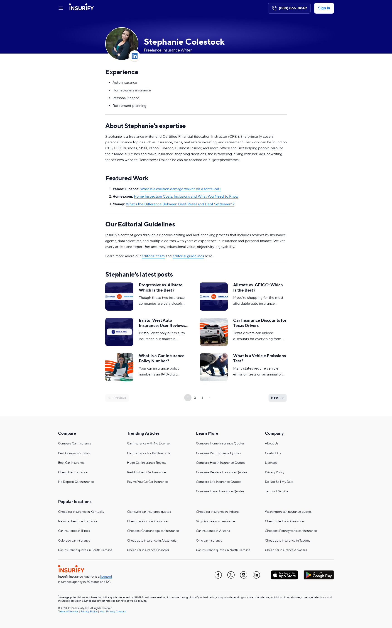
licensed (106, 577)
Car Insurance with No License (148, 444)
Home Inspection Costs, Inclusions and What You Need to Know (186, 196)
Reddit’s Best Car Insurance (146, 472)
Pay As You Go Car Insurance (147, 482)
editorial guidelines (188, 256)
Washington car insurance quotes (288, 512)
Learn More (207, 433)
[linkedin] (256, 575)
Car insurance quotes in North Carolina (223, 550)
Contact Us (273, 453)
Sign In (324, 8)
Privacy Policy (274, 472)
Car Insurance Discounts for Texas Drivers (260, 323)
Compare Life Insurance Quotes (218, 482)
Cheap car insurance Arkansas (286, 550)
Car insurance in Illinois (74, 531)
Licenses (271, 463)
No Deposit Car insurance (76, 482)
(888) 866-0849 (293, 8)
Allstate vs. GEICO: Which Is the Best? (258, 287)
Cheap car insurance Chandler (148, 550)
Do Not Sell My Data (279, 482)
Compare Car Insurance (74, 444)
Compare (67, 433)
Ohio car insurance (209, 541)
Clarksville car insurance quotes (149, 512)
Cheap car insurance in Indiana (217, 512)
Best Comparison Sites (74, 453)
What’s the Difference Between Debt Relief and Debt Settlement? (180, 204)
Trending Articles (143, 433)
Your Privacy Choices (113, 611)
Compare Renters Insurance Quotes (221, 472)
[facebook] (218, 575)
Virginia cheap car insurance (215, 521)
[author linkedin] (134, 55)
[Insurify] (81, 8)
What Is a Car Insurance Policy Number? (161, 358)
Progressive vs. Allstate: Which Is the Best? (161, 287)
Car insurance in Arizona (213, 531)
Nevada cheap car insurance (78, 521)
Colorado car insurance (74, 541)
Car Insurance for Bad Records (148, 453)
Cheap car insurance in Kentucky (81, 512)
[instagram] (243, 575)
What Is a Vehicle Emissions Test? (259, 358)
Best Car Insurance (71, 463)
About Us (271, 444)
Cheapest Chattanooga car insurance (153, 531)
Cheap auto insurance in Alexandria (151, 541)
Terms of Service (276, 491)
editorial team (153, 256)
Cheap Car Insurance (73, 472)
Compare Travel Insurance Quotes (220, 491)
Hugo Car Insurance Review (146, 463)
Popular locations (74, 501)
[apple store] (284, 574)
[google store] (319, 574)
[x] (231, 575)
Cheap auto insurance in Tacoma (287, 541)
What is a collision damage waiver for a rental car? (180, 189)
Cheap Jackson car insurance (147, 521)
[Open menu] (61, 8)
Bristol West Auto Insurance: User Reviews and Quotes (162, 323)
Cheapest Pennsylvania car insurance (291, 531)
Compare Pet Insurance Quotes (218, 453)
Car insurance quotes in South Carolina (85, 550)
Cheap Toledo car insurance (284, 521)
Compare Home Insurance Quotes (220, 444)
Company (274, 433)
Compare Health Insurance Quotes (220, 463)
